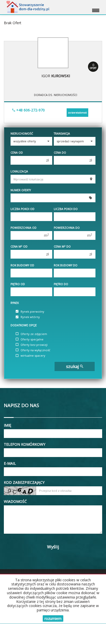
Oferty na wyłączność (35, 350)
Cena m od (19, 246)
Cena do (60, 152)
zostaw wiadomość (77, 112)
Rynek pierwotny (32, 311)
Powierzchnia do (67, 228)
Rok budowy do (65, 265)
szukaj (73, 366)
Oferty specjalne (32, 339)
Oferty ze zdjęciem (34, 334)
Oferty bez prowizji (34, 345)
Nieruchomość (22, 133)
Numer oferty (21, 190)
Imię (7, 425)
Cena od (17, 152)
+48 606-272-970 (30, 110)
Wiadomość (15, 501)
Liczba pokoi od (22, 209)
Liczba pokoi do (66, 209)
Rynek (15, 303)
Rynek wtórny (30, 317)
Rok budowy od (22, 265)
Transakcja (62, 133)
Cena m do (62, 246)
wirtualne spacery (33, 356)
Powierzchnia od (24, 228)
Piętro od (18, 284)
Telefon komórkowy (24, 444)
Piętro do (61, 284)
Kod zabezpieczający (24, 482)
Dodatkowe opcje (24, 325)
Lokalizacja (19, 171)
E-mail (10, 463)
